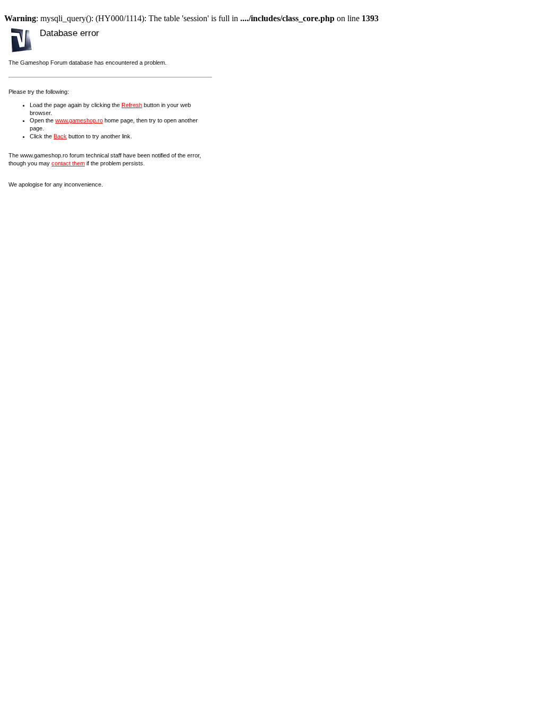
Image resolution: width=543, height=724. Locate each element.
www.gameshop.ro (79, 120)
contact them (68, 163)
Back (60, 136)
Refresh (131, 105)
